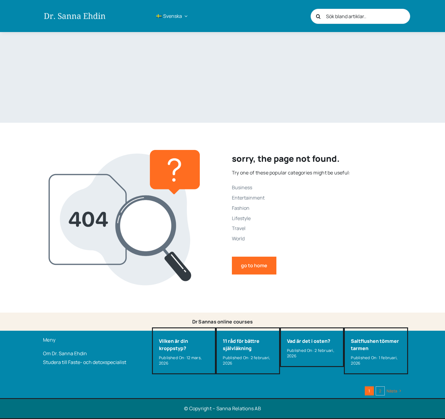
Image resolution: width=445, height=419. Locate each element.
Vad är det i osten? (308, 341)
